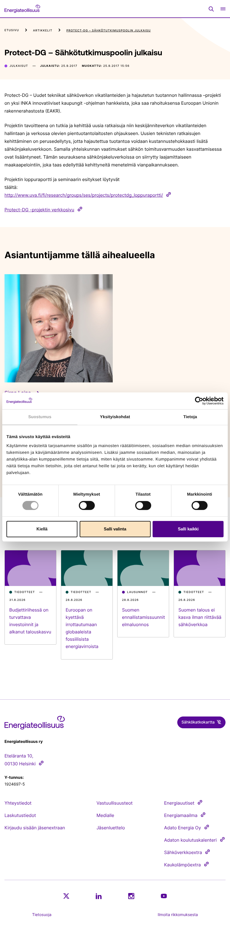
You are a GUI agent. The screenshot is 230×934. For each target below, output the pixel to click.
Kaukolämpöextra (182, 864)
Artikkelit (42, 30)
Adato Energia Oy (182, 827)
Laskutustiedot (20, 815)
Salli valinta (115, 528)
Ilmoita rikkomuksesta (178, 914)
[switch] (87, 505)
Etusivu (11, 30)
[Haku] (211, 9)
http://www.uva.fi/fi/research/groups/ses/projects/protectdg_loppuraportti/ (83, 195)
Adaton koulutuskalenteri (190, 840)
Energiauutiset (179, 803)
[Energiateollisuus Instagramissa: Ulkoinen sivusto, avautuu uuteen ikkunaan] (131, 896)
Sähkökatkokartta (198, 722)
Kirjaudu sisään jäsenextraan (34, 827)
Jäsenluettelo (110, 827)
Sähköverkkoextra (183, 852)
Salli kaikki (188, 528)
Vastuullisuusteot (114, 803)
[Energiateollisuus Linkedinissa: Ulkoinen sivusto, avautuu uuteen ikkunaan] (99, 896)
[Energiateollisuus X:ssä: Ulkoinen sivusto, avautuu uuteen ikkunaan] (66, 896)
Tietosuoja (42, 914)
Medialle (105, 815)
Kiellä (41, 528)
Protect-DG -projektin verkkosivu (39, 209)
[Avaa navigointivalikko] (223, 9)
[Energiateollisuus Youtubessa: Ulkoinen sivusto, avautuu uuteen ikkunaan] (164, 896)
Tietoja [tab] (190, 417)
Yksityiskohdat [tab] (115, 417)
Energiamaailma (180, 815)
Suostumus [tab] (40, 417)
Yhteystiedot (17, 803)
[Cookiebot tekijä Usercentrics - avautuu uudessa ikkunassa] (199, 401)
